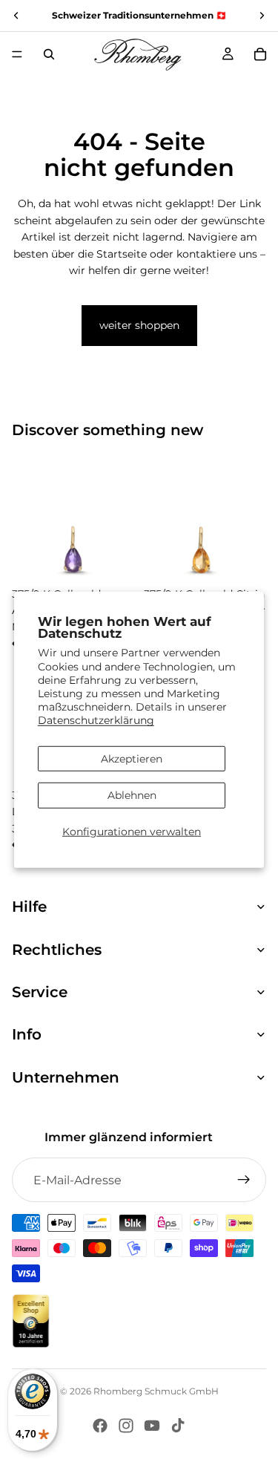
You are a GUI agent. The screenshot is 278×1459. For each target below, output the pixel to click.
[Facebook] (100, 1425)
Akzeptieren (131, 758)
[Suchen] (49, 54)
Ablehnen (131, 795)
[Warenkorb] (260, 54)
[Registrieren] (243, 1179)
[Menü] (17, 54)
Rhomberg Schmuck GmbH (156, 1391)
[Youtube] (152, 1425)
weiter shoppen (139, 325)
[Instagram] (126, 1425)
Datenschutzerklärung (96, 720)
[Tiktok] (178, 1425)
